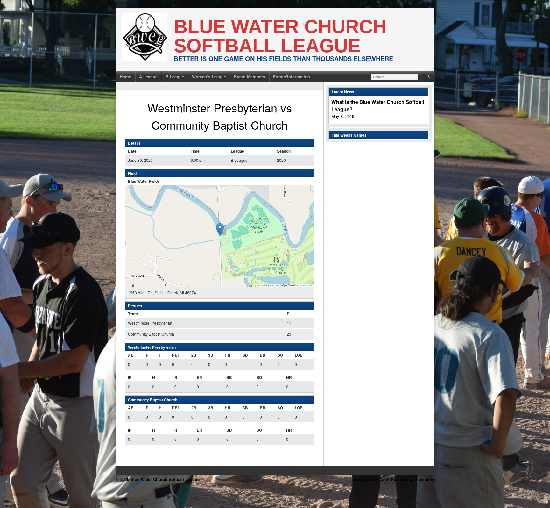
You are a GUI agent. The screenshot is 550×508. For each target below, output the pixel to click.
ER (199, 377)
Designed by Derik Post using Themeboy (394, 479)
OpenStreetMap (290, 285)
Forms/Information (291, 77)
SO (280, 355)
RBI (175, 355)
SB (245, 355)
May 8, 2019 (342, 116)
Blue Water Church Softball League (280, 36)
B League (175, 77)
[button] (220, 229)
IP (129, 377)
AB (131, 355)
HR (227, 355)
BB (262, 355)
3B (210, 355)
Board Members (249, 77)
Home (125, 77)
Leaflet (264, 285)
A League (148, 77)
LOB (299, 355)
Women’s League (209, 77)
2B (193, 355)
